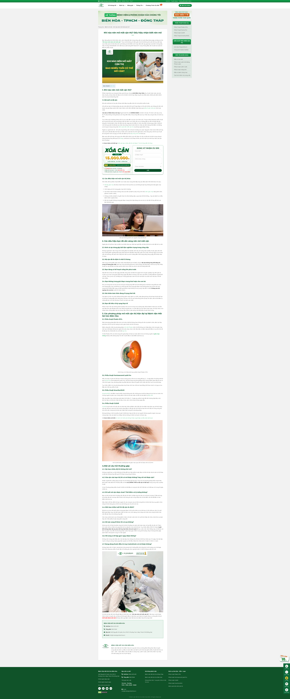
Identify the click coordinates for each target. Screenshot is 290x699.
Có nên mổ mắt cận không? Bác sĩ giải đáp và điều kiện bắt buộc (134, 418)
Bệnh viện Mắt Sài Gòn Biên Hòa (153, 677)
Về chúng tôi (112, 5)
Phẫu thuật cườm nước (180, 66)
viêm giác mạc (149, 191)
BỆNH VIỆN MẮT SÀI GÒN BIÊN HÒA (114, 623)
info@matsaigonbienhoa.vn (117, 635)
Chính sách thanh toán (104, 682)
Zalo (111, 688)
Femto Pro (108, 380)
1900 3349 (114, 629)
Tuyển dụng (174, 1)
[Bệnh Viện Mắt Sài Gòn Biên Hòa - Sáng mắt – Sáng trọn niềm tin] (101, 5)
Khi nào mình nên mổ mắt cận (111, 42)
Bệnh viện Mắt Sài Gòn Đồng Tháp (154, 674)
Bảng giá (130, 5)
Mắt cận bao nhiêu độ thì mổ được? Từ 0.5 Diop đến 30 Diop (135, 143)
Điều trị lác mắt (178, 59)
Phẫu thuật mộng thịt (180, 69)
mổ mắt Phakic (128, 327)
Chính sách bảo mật (104, 679)
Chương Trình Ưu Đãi (152, 5)
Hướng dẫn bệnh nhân (185, 1)
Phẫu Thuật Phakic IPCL (181, 27)
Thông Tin (139, 5)
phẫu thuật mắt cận (149, 108)
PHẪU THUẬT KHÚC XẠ (182, 23)
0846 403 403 (114, 626)
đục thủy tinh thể (135, 133)
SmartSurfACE (106, 393)
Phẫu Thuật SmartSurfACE (181, 35)
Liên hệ (168, 1)
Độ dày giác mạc (109, 184)
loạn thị (124, 331)
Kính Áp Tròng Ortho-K (180, 47)
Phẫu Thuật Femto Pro (180, 30)
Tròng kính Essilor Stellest (181, 49)
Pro (186, 677)
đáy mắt (150, 395)
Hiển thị (112, 86)
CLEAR (104, 406)
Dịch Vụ (121, 5)
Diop (121, 138)
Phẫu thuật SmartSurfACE (175, 683)
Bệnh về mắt (108, 27)
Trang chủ (101, 27)
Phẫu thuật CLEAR (179, 33)
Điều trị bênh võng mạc (180, 72)
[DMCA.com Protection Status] (102, 692)
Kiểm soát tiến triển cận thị (175, 686)
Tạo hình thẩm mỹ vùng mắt (182, 75)
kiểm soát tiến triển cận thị (126, 127)
